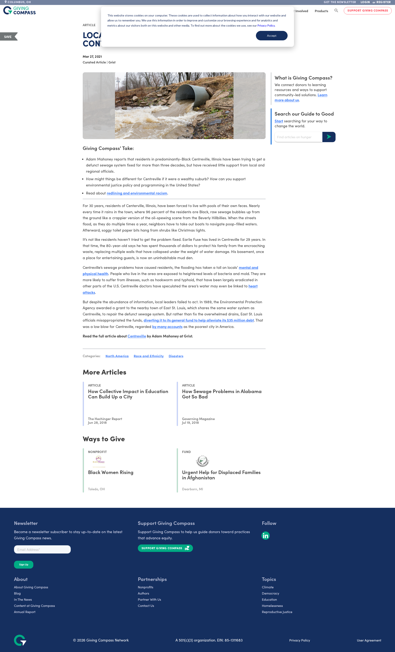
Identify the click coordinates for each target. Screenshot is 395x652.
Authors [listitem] (143, 593)
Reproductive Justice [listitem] (277, 612)
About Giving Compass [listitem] (31, 587)
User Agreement (369, 640)
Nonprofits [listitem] (145, 587)
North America (117, 356)
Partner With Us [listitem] (149, 599)
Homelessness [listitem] (272, 605)
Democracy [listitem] (270, 593)
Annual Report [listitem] (24, 612)
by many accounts (167, 326)
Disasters (176, 356)
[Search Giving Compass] (336, 11)
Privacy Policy (299, 640)
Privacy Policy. (266, 25)
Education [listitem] (269, 599)
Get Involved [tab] (298, 10)
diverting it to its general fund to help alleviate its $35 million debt (199, 320)
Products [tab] (321, 10)
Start (279, 120)
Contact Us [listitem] (146, 605)
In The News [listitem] (23, 599)
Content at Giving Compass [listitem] (34, 605)
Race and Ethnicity (149, 356)
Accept (271, 35)
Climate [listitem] (268, 587)
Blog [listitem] (17, 593)
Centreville (137, 335)
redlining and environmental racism (137, 192)
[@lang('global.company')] (19, 10)
